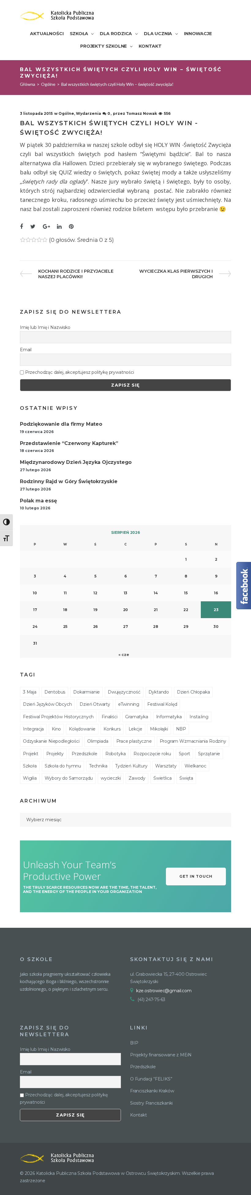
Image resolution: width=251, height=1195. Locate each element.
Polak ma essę (38, 501)
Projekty (55, 753)
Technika (98, 766)
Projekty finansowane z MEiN (161, 1055)
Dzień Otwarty (95, 704)
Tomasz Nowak (141, 113)
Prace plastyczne (134, 741)
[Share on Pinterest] (71, 227)
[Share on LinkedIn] (59, 227)
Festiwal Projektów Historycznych (58, 717)
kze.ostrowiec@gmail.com (164, 990)
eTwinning (128, 704)
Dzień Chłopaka (193, 692)
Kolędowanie (82, 729)
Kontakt (138, 1115)
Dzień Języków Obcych (47, 704)
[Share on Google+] (46, 227)
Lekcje (135, 729)
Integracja (33, 729)
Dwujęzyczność (124, 692)
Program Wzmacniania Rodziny (193, 741)
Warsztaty (165, 766)
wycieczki (111, 778)
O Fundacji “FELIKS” (151, 1079)
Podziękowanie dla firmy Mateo (61, 424)
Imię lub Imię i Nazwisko (45, 327)
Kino (56, 729)
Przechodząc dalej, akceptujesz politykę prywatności (79, 372)
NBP (181, 729)
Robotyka (115, 753)
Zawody (137, 778)
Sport (184, 753)
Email (26, 349)
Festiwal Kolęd (162, 704)
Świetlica (162, 778)
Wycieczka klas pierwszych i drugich (176, 274)
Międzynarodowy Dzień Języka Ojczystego (76, 462)
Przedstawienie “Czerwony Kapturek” (69, 443)
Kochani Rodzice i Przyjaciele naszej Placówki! (76, 274)
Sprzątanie (209, 753)
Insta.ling (198, 717)
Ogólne (48, 84)
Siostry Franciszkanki (151, 1103)
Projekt (30, 753)
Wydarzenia (88, 113)
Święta (186, 778)
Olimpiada (97, 741)
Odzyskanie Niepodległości (51, 741)
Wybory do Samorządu (69, 778)
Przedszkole (84, 753)
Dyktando (158, 692)
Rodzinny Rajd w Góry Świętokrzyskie (69, 481)
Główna (27, 84)
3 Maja (29, 692)
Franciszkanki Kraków (152, 1091)
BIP (134, 1043)
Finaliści (109, 717)
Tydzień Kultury (131, 766)
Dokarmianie (86, 692)
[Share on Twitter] (33, 227)
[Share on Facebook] (21, 227)
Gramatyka (136, 717)
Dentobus (55, 692)
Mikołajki (159, 729)
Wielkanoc (195, 766)
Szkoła (30, 766)
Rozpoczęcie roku (152, 753)
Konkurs (112, 729)
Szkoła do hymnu (63, 766)
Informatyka (169, 717)
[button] (196, 876)
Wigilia (30, 778)
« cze (123, 654)
